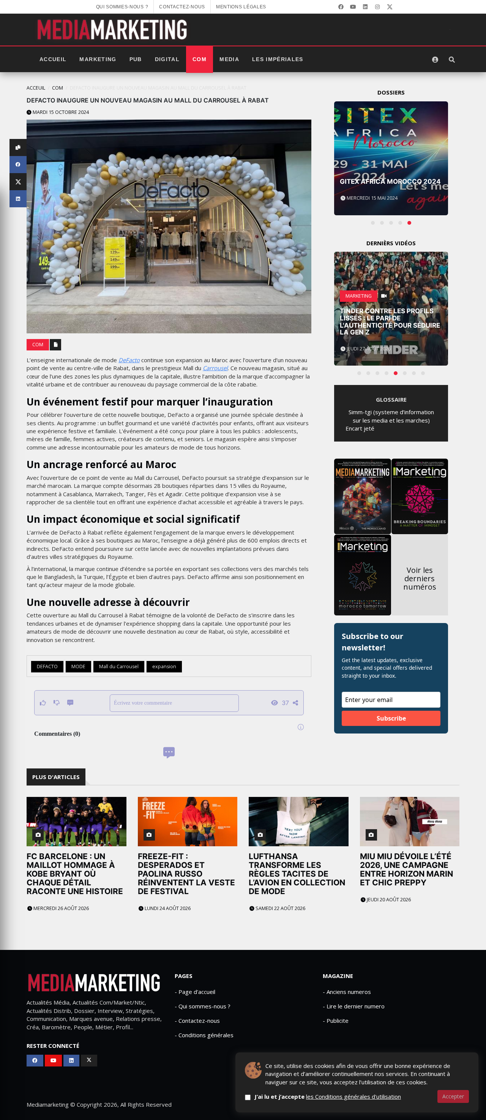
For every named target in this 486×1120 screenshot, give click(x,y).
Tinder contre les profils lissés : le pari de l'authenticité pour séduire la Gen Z (390, 321)
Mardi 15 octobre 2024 (60, 112)
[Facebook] (341, 7)
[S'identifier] (435, 59)
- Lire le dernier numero (354, 1006)
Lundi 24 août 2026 (167, 908)
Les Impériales (277, 59)
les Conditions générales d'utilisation (353, 1096)
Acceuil (36, 88)
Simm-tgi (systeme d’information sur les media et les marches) (391, 416)
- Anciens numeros (347, 991)
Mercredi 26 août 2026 (60, 908)
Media (229, 59)
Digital (167, 59)
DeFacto (129, 360)
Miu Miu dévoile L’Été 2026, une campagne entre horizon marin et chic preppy (406, 869)
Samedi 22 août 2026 (279, 908)
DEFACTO (47, 666)
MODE (78, 666)
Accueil (52, 59)
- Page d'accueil (195, 991)
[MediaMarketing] (113, 29)
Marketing (97, 59)
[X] (389, 7)
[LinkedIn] (365, 7)
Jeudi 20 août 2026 (388, 899)
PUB (135, 59)
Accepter (453, 1096)
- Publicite (336, 1020)
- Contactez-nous (197, 1020)
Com (200, 59)
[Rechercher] (451, 59)
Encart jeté (360, 428)
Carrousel (215, 368)
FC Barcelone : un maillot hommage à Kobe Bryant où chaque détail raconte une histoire (75, 874)
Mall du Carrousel (119, 666)
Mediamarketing (48, 1104)
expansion (164, 666)
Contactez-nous (182, 7)
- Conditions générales (204, 1035)
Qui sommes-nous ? (122, 7)
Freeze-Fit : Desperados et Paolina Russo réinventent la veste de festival (186, 874)
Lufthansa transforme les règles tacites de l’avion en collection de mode (297, 874)
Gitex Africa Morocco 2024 (390, 181)
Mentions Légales (241, 7)
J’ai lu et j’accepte (327, 1096)
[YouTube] (353, 7)
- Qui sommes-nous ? (202, 1006)
